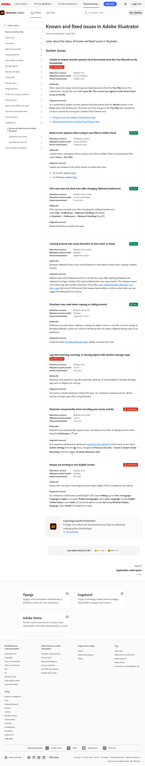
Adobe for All (9, 735)
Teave (6, 700)
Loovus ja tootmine (48, 665)
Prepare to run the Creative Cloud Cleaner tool (74, 117)
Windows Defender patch (76, 342)
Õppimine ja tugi (90, 4)
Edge (74, 177)
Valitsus (80, 659)
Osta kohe (110, 4)
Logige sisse (136, 4)
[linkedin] (43, 757)
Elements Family (10, 677)
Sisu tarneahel (46, 658)
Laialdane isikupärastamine (50, 654)
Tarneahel (8, 723)
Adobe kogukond (120, 659)
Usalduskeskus (10, 727)
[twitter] (39, 757)
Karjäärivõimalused (11, 704)
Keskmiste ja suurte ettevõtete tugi (127, 666)
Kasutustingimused (117, 757)
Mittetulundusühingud (85, 655)
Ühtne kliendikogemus (49, 661)
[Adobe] (6, 4)
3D (6, 673)
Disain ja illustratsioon (12, 661)
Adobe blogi (9, 739)
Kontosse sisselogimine (13, 697)
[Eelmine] (69, 572)
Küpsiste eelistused (132, 757)
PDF (6, 669)
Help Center (119, 651)
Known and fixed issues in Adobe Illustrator (22, 129)
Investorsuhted (10, 720)
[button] (125, 4)
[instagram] (34, 757)
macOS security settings (97, 444)
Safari (73, 173)
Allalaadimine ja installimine (125, 655)
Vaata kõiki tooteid (11, 684)
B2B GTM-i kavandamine (50, 669)
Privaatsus (104, 757)
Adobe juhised (119, 662)
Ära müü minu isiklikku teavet (118, 761)
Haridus (80, 651)
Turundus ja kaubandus (67, 4)
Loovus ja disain (20, 4)
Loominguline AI (10, 654)
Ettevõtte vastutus (11, 716)
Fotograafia (8, 658)
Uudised (7, 712)
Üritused (7, 708)
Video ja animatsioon (12, 665)
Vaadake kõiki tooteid (48, 673)
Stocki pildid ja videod (12, 681)
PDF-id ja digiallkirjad (42, 4)
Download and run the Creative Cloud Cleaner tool (76, 121)
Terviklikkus (9, 731)
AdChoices (136, 761)
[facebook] (29, 757)
